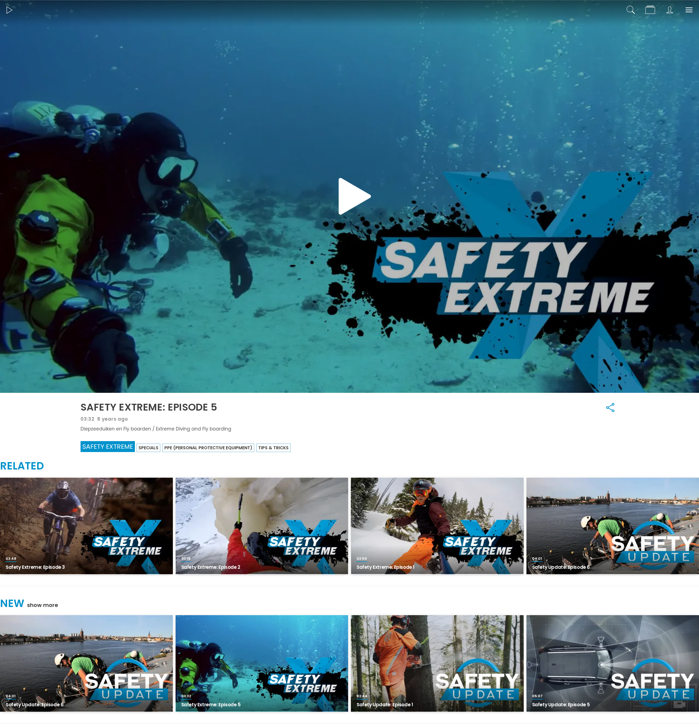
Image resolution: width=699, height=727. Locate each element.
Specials (148, 448)
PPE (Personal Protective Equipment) (208, 448)
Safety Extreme (107, 446)
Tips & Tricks (273, 448)
